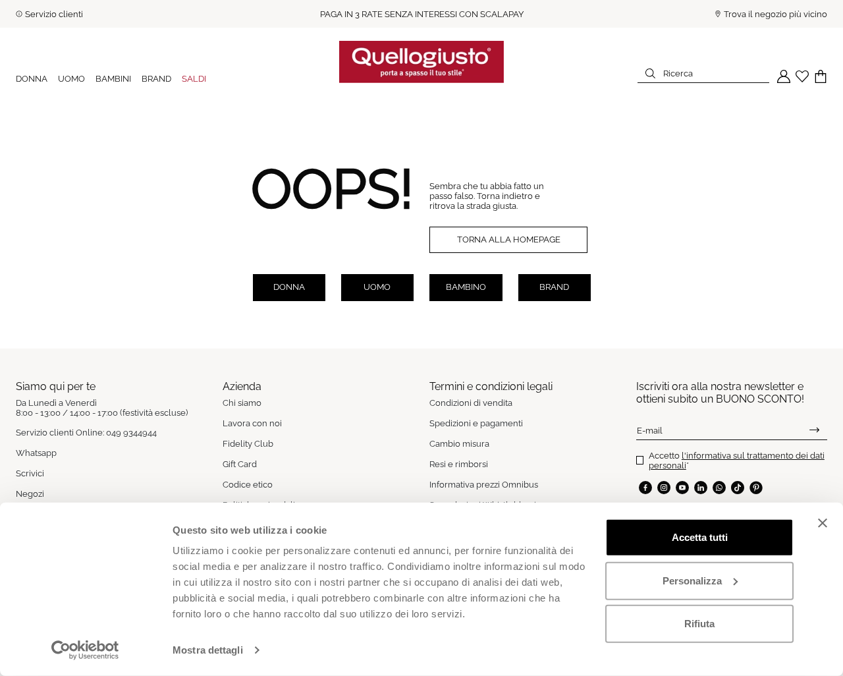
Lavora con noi (252, 423)
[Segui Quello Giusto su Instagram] (663, 487)
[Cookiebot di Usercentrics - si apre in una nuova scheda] (85, 650)
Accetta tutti (700, 537)
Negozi (30, 494)
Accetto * (737, 460)
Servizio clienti (54, 14)
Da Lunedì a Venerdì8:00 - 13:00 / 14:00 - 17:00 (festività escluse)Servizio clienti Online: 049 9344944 (102, 417)
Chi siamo (242, 403)
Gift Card (240, 464)
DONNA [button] (31, 79)
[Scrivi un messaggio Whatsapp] (719, 487)
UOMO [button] (71, 79)
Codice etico (248, 485)
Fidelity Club (248, 444)
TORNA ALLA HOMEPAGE (508, 239)
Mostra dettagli (208, 650)
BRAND (156, 79)
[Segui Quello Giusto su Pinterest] (756, 487)
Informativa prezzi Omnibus (483, 485)
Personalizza (692, 580)
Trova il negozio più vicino (775, 14)
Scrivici (30, 473)
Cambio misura (459, 444)
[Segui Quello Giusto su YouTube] (682, 487)
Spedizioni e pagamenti (476, 423)
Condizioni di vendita (470, 403)
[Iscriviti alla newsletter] (814, 430)
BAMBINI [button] (113, 79)
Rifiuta (699, 623)
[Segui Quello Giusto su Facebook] (645, 487)
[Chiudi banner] (822, 523)
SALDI (194, 79)
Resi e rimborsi (458, 464)
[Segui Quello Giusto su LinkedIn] (700, 487)
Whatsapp (36, 453)
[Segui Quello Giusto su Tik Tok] (737, 487)
